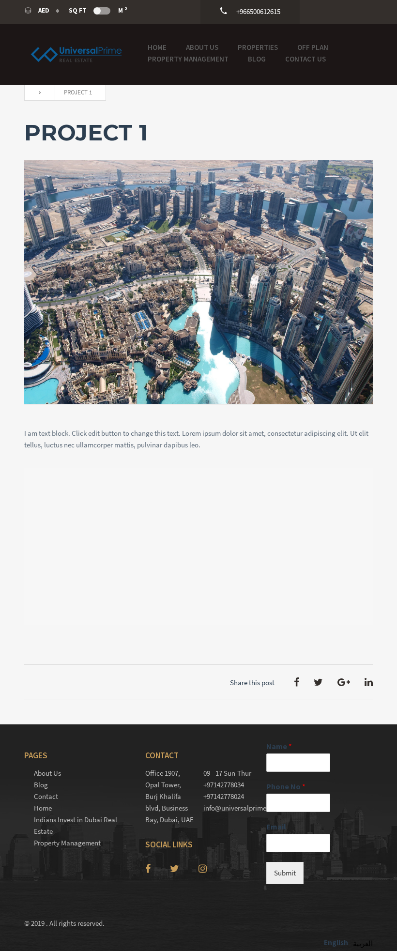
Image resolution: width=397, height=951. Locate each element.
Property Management (188, 58)
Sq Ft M (98, 10)
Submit (285, 872)
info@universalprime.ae (227, 808)
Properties (258, 47)
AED (44, 10)
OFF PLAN (312, 47)
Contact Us (305, 58)
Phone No (285, 786)
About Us (202, 47)
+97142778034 (223, 784)
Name (279, 746)
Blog (257, 58)
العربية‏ (363, 943)
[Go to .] (37, 93)
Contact (46, 796)
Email (276, 826)
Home (157, 47)
